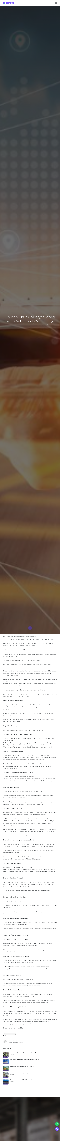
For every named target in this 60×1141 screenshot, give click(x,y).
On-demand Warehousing (10, 1034)
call (10, 1028)
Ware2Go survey (9, 882)
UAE (4, 636)
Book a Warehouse (23, 3)
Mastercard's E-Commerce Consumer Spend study (20, 819)
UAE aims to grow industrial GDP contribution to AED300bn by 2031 (23, 738)
